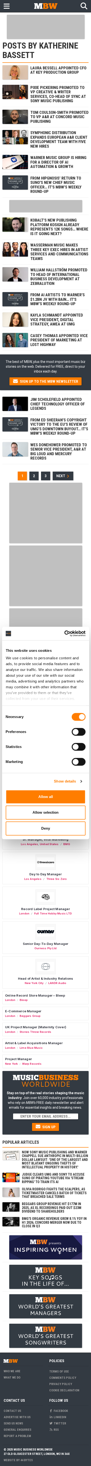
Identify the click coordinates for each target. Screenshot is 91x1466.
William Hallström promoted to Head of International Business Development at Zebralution (58, 276)
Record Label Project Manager (45, 909)
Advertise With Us (17, 1417)
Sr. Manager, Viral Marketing (45, 839)
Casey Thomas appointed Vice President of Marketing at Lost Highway (59, 340)
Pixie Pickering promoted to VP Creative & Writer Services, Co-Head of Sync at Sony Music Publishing (58, 94)
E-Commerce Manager (23, 1011)
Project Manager (18, 1059)
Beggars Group (30, 1016)
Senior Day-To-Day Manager (45, 944)
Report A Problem (17, 1436)
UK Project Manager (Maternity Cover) (35, 1027)
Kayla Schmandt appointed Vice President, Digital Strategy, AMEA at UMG (56, 319)
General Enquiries (17, 1429)
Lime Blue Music (31, 1047)
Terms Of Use (59, 1371)
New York (11, 1063)
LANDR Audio (57, 983)
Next (61, 476)
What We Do (12, 1377)
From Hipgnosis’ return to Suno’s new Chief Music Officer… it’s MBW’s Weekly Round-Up (56, 185)
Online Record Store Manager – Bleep (35, 995)
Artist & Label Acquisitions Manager (34, 1043)
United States (49, 844)
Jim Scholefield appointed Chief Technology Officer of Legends (57, 404)
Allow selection (45, 812)
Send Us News (13, 1423)
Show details (65, 781)
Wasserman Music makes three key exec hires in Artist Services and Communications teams (59, 252)
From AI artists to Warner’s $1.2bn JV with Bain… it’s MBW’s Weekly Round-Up (57, 299)
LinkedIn (59, 1417)
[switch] (78, 732)
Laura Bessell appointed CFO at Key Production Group (58, 70)
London (24, 913)
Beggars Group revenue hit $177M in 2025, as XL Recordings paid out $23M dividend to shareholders (51, 1207)
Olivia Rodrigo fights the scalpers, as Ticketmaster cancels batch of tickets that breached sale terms (54, 1193)
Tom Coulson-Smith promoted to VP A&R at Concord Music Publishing (59, 117)
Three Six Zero (56, 879)
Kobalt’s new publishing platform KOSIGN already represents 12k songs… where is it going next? (59, 227)
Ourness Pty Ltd (45, 948)
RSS (56, 1429)
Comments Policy (62, 1378)
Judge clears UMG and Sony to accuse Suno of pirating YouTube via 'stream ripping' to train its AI (53, 1178)
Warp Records (31, 1063)
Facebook (60, 1411)
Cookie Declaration (64, 1390)
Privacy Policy (60, 1384)
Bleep (24, 1000)
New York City (34, 983)
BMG (66, 844)
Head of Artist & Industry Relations (45, 978)
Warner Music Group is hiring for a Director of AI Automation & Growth (58, 162)
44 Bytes (26, 1460)
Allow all (45, 797)
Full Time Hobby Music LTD (53, 913)
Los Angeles (29, 844)
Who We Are (12, 1371)
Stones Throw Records (35, 1032)
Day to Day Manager (45, 874)
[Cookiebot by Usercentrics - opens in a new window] (64, 633)
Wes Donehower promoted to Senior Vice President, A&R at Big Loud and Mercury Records (58, 451)
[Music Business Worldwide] (45, 5)
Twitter (59, 1423)
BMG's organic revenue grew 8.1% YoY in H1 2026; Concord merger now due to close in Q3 (54, 1222)
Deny (45, 828)
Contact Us (12, 1411)
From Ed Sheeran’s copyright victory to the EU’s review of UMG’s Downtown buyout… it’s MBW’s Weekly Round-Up (59, 426)
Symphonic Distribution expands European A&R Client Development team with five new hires (58, 139)
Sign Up (48, 1127)
